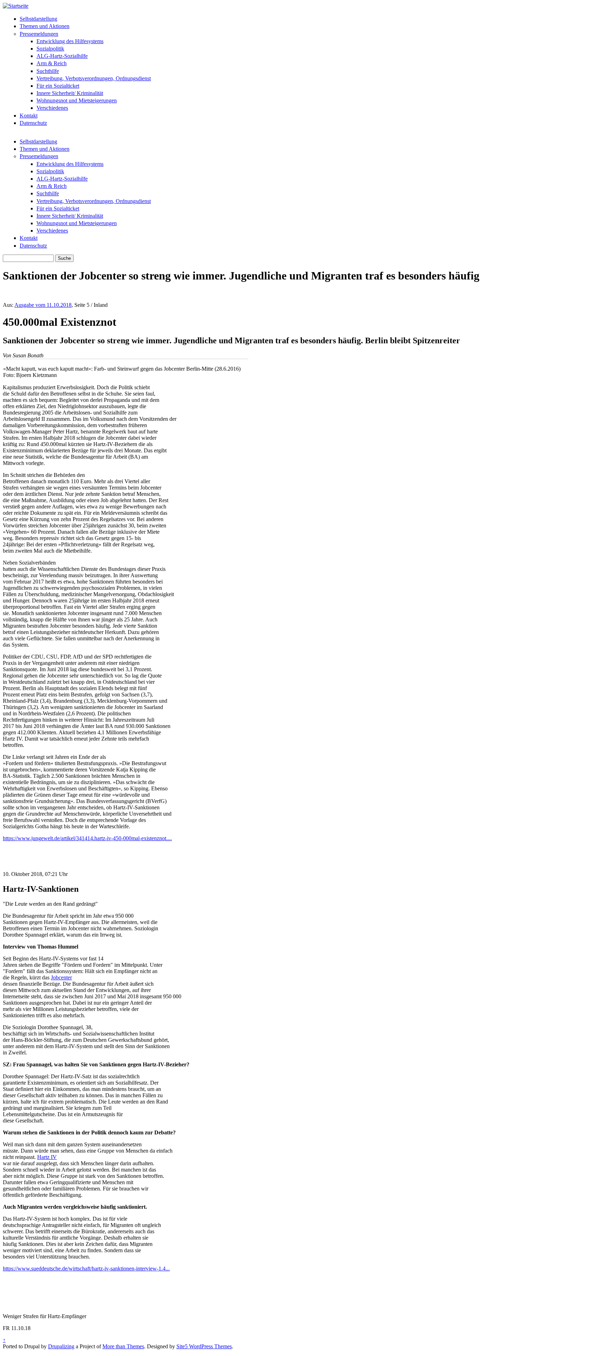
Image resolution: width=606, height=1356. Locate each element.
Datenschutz (33, 123)
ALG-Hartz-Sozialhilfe (62, 56)
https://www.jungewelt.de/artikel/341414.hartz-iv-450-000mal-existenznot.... (87, 838)
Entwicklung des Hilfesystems (69, 41)
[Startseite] (15, 6)
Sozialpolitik (50, 49)
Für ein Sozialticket (57, 86)
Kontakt (29, 116)
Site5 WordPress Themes (204, 1346)
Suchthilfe (47, 71)
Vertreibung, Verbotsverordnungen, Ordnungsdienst (93, 78)
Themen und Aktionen (44, 26)
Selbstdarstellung (38, 19)
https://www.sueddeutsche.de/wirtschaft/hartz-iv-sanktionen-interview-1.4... (86, 1268)
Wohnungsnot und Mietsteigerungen (76, 100)
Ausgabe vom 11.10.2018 (43, 305)
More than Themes (123, 1346)
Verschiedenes (52, 108)
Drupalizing (61, 1346)
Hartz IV (47, 1157)
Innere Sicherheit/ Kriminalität (69, 93)
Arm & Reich (51, 63)
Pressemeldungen (39, 34)
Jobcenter (61, 977)
